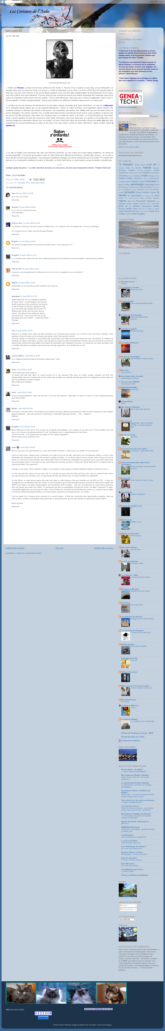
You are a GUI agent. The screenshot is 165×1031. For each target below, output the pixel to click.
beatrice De (126, 478)
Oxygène (15, 255)
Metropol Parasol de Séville (140, 591)
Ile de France (146, 187)
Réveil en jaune (136, 536)
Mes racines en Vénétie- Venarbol (135, 775)
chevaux (151, 176)
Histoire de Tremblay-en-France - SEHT (137, 733)
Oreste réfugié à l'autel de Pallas (142, 359)
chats (144, 175)
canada (156, 170)
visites (134, 214)
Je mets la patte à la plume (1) (141, 688)
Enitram (15, 207)
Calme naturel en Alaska (129, 378)
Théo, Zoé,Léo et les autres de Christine (137, 800)
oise (158, 201)
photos (156, 206)
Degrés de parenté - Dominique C (135, 822)
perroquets (155, 204)
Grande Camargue (137, 331)
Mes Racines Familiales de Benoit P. (136, 814)
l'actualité (21, 183)
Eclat (123, 403)
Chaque (124, 284)
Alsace (143, 165)
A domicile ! (135, 389)
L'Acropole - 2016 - (137, 563)
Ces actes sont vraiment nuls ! (132, 848)
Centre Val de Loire (135, 173)
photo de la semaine (129, 206)
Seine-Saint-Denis (38, 183)
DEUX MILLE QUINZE (138, 646)
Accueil (59, 548)
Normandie (141, 201)
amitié (149, 164)
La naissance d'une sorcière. (141, 577)
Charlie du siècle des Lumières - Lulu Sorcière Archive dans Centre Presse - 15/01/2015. (137, 809)
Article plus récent (15, 548)
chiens (157, 176)
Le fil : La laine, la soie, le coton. (142, 480)
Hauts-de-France (134, 187)
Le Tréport (146, 196)
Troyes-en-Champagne (130, 357)
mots (141, 198)
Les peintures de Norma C (132, 617)
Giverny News (127, 401)
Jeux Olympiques (139, 189)
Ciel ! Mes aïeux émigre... (130, 866)
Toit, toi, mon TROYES (130, 382)
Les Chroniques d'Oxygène (132, 630)
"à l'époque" (126, 164)
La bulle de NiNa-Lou (130, 705)
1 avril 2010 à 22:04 (25, 408)
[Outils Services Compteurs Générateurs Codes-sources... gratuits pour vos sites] (43, 1018)
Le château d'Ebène (129, 719)
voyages (141, 214)
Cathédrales (123, 173)
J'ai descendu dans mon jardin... (134, 449)
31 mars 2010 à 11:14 (28, 255)
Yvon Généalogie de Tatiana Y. (133, 846)
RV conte (125, 370)
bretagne (131, 170)
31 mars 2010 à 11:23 (30, 269)
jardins (127, 189)
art (154, 164)
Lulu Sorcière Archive (130, 806)
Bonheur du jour (128, 282)
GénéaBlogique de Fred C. (132, 869)
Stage (137, 211)
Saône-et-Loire (142, 209)
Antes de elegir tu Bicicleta (130, 843)
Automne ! (134, 437)
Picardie (122, 209)
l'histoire (145, 192)
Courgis (122, 181)
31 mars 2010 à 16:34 (26, 283)
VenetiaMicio (126, 492)
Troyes (151, 211)
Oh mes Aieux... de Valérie (132, 769)
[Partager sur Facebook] (41, 179)
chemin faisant (127, 301)
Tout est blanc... (136, 549)
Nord (133, 201)
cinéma (122, 178)
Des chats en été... (137, 605)
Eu (158, 181)
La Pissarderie (127, 835)
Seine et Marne (153, 209)
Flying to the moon (129, 672)
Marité (14, 408)
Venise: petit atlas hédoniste (140, 409)
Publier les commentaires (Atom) (29, 553)
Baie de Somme (133, 168)
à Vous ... (134, 707)
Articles (125, 905)
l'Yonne (153, 192)
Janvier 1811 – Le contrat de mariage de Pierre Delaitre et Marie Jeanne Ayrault (137, 795)
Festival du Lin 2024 (128, 384)
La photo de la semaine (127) (141, 632)
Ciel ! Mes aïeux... (128, 864)
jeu (131, 189)
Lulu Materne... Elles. (130, 575)
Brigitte (15, 241)
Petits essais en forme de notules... (135, 686)
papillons (130, 204)
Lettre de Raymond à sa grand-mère (133, 837)
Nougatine (151, 201)
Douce (142, 181)
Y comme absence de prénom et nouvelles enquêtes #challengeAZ (136, 817)
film (124, 184)
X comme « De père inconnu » (132, 860)
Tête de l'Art (17, 269)
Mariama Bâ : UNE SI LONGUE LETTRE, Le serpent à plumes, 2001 (142, 425)
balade (147, 167)
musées (149, 198)
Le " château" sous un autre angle (142, 721)
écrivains (151, 181)
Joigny (121, 192)
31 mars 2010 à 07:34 (31, 223)
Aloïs (14, 370)
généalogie (137, 184)
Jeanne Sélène (18, 356)
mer (126, 198)
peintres (148, 203)
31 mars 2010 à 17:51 (28, 296)
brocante (140, 170)
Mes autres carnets (129, 547)
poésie (129, 209)
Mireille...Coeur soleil (130, 534)
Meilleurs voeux (136, 522)
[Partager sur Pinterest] (43, 179)
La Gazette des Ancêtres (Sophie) (135, 783)
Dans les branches (129, 858)
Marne (121, 198)
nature (122, 200)
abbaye (137, 165)
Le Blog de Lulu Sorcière (131, 315)
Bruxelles (148, 170)
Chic (13, 193)
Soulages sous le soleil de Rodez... (143, 619)
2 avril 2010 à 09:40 (27, 447)
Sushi (141, 211)
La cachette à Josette (130, 287)
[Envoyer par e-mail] (34, 179)
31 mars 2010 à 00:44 (27, 207)
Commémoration (153, 178)
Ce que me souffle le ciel (131, 506)
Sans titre (134, 660)
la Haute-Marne (135, 195)
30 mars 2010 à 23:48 (24, 193)
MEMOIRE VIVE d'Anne (130, 827)
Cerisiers (146, 172)
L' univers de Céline (129, 841)
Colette (129, 178)
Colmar (145, 178)
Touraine (145, 211)
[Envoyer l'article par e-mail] (30, 179)
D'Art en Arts (17, 223)
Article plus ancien (103, 548)
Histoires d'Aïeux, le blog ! (132, 852)
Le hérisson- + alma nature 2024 (142, 451)
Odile (14, 447)
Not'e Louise (126, 520)
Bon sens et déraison (130, 589)
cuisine (128, 181)
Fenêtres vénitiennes (138, 494)
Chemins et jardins (129, 329)
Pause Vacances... (137, 289)
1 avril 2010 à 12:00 (32, 356)
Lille (152, 196)
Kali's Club (125, 603)
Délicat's (135, 181)
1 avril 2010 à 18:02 (24, 370)
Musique (156, 198)
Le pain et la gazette (129, 561)
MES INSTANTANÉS (129, 388)
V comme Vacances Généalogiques (133, 771)
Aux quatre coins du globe (132, 376)
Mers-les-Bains (133, 198)
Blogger (109, 1025)
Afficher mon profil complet (129, 147)
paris (135, 203)
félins (121, 185)
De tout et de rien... (129, 435)
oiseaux (122, 203)
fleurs (128, 184)
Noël (129, 201)
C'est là (121, 42)
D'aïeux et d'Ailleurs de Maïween (134, 875)
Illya (154, 187)
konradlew (92, 1025)
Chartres (130, 176)
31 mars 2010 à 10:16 (26, 241)
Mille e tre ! (125, 823)
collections (138, 178)
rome (135, 209)
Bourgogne (122, 170)
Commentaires (127, 909)
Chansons (123, 176)
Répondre (15, 200)
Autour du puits (127, 644)
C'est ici (122, 34)
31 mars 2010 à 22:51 (23, 331)
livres (28, 183)
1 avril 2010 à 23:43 (27, 427)
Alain (14, 392)
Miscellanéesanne (128, 700)
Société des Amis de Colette (132, 737)
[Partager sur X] (39, 179)
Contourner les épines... (131, 741)
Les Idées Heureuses (130, 343)
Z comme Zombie (127, 871)
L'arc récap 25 (126, 372)
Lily (13, 331)
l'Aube (138, 192)
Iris (132, 508)
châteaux (137, 176)
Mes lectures (126, 421)
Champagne (155, 173)
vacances (128, 214)
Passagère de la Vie (129, 658)
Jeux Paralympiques (152, 189)
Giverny (125, 187)
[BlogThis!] (37, 179)
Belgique (156, 168)
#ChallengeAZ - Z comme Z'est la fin (134, 854)
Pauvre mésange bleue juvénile (141, 303)
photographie (147, 206)
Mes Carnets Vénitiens (130, 407)
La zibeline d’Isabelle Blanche (131, 802)
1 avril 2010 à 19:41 (24, 392)
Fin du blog (125, 702)
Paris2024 (142, 204)
